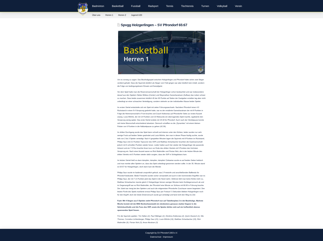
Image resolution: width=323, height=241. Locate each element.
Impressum (168, 237)
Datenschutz (155, 237)
